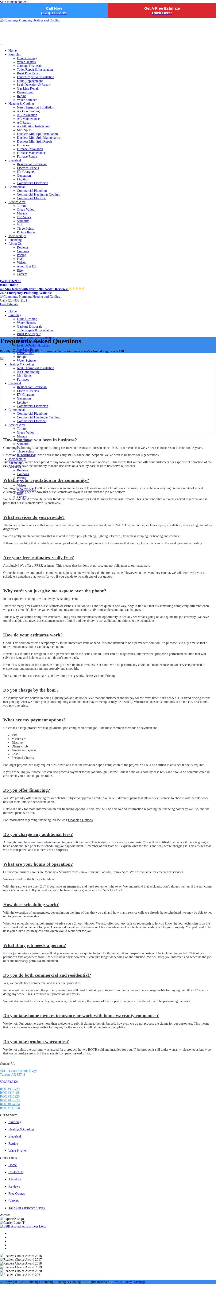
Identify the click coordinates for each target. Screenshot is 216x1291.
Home (12, 50)
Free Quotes (16, 1193)
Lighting (22, 179)
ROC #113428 (10, 1092)
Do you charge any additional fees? (38, 834)
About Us (15, 243)
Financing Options (80, 820)
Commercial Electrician (32, 183)
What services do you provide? (34, 517)
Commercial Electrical (31, 198)
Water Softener (27, 100)
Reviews (22, 247)
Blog (20, 270)
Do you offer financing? (26, 790)
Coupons (23, 251)
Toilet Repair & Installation (35, 69)
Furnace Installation (30, 149)
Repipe (21, 96)
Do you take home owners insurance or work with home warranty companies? (81, 1015)
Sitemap (139, 1282)
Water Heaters (26, 62)
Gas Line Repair (28, 88)
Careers (22, 274)
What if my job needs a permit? (34, 945)
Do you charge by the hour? (31, 690)
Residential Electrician (32, 164)
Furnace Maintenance (31, 153)
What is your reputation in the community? (46, 480)
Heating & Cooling (21, 103)
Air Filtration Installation (33, 126)
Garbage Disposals (29, 65)
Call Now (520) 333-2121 (54, 10)
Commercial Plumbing (32, 190)
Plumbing (14, 54)
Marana (22, 213)
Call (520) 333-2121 (13, 300)
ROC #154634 (10, 1104)
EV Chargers (25, 171)
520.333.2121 (9, 1081)
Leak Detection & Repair (33, 84)
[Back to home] (30, 296)
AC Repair (24, 122)
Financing (15, 240)
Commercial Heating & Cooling (38, 194)
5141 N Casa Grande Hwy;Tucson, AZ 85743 (18, 1072)
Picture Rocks (26, 232)
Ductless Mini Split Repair (34, 141)
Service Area (17, 202)
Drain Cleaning (27, 58)
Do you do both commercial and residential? (47, 975)
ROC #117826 (10, 1096)
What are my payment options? (34, 719)
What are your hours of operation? (38, 864)
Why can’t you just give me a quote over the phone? (54, 590)
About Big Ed (26, 266)
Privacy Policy (122, 1282)
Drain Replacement (30, 81)
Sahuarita (23, 221)
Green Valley (25, 209)
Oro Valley (24, 217)
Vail (19, 224)
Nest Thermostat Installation (35, 107)
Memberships (17, 236)
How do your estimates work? (33, 635)
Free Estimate (9, 304)
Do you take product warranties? (36, 1041)
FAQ (20, 259)
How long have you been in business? (40, 439)
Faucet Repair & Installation (35, 77)
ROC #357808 (10, 1108)
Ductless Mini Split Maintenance (38, 137)
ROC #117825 (10, 1100)
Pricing (21, 255)
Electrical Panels (28, 168)
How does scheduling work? (31, 904)
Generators (24, 175)
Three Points (25, 228)
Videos (21, 262)
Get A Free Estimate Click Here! (162, 10)
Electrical (14, 160)
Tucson (22, 206)
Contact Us (15, 1172)
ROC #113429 (10, 1089)
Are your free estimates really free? (38, 557)
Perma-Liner (25, 92)
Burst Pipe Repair (28, 73)
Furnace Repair (27, 156)
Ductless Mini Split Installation (37, 134)
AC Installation (27, 115)
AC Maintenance (28, 118)
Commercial (16, 187)
